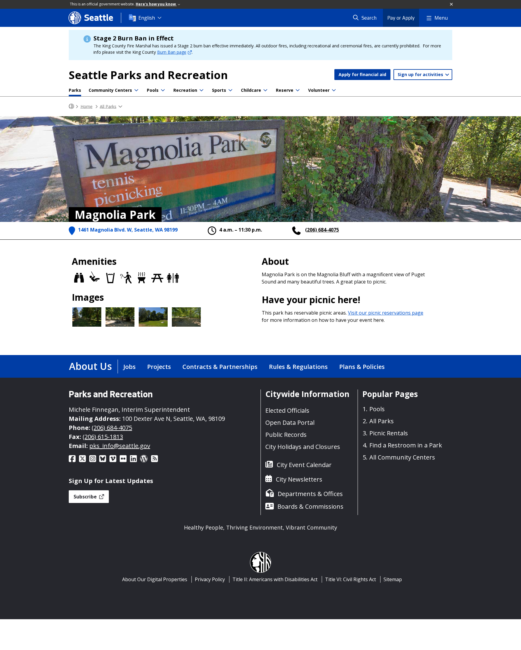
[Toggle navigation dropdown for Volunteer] (334, 90)
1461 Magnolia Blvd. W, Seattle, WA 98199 (128, 229)
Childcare (251, 90)
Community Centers (110, 90)
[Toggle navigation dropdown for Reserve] (298, 90)
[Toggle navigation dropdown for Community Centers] (136, 90)
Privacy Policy (210, 579)
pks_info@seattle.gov (119, 446)
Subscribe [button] (86, 496)
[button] (451, 4)
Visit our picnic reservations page (385, 312)
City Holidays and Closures (302, 447)
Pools (153, 90)
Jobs (129, 367)
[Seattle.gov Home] (71, 106)
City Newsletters (299, 479)
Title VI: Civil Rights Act (350, 579)
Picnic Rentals (388, 433)
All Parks (108, 106)
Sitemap (393, 579)
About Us (90, 366)
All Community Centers (402, 457)
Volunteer (319, 90)
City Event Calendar (304, 465)
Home (87, 106)
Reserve (284, 90)
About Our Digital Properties (154, 579)
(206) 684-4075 (322, 229)
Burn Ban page (171, 52)
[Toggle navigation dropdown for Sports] (230, 90)
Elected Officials (287, 410)
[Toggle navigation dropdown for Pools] (163, 90)
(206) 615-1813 (103, 437)
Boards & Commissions (310, 506)
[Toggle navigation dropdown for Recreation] (201, 90)
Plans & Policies (362, 367)
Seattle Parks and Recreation (148, 75)
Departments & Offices (310, 494)
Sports (219, 90)
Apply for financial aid (362, 74)
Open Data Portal (289, 422)
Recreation (185, 90)
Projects (159, 367)
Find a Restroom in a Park (405, 445)
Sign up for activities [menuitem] (421, 74)
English (146, 17)
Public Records (286, 435)
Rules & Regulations (298, 367)
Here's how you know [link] (156, 4)
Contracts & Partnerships (219, 367)
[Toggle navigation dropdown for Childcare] (265, 90)
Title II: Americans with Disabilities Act (274, 579)
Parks (75, 90)
